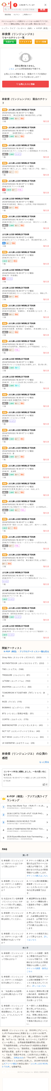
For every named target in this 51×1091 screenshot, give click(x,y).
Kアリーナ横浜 (10, 1063)
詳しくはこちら (39, 986)
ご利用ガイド (27, 14)
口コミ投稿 (41, 41)
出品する (10, 41)
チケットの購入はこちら (37, 875)
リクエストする (25, 42)
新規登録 (8, 14)
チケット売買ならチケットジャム (9, 4)
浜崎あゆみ (19, 1057)
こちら (12, 69)
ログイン (17, 14)
